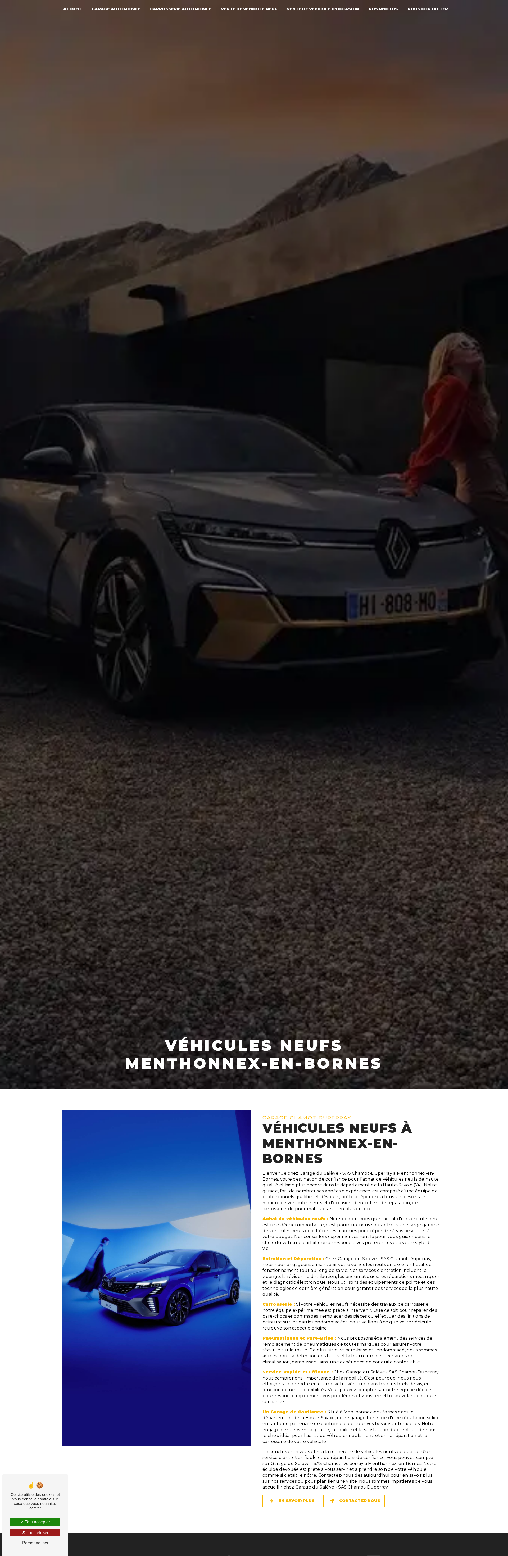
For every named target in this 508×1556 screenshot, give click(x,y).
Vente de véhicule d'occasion (323, 9)
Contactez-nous (359, 1500)
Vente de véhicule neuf (249, 9)
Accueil (72, 9)
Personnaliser (35, 1543)
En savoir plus (297, 1500)
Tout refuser (36, 1532)
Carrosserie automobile (180, 9)
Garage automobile (116, 9)
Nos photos (383, 9)
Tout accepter (37, 1522)
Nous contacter (427, 9)
